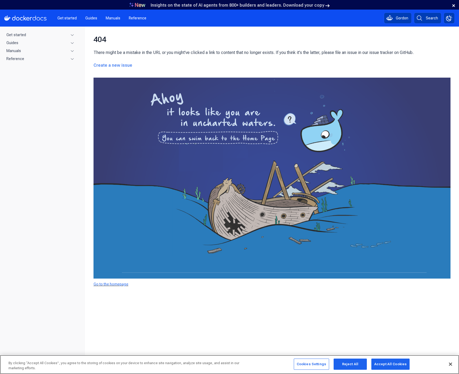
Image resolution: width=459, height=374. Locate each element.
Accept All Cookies (390, 364)
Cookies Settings (311, 364)
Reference (137, 18)
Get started (67, 18)
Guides (91, 18)
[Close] (450, 364)
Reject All (350, 364)
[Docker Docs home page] (25, 18)
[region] (229, 364)
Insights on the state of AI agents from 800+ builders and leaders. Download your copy (237, 5)
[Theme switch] (449, 18)
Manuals (113, 18)
